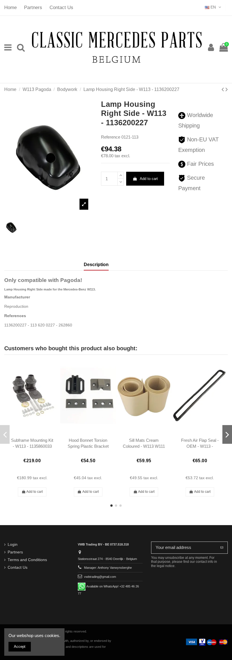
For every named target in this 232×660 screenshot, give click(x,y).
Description (96, 264)
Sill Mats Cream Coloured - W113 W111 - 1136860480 (144, 446)
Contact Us (61, 7)
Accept (19, 646)
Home (11, 7)
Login (13, 544)
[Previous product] (223, 89)
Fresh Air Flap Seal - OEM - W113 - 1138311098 (200, 446)
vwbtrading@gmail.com (100, 576)
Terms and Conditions (27, 560)
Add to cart (149, 179)
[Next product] (226, 89)
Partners (34, 7)
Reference (110, 137)
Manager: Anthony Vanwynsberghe (108, 567)
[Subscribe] (221, 547)
